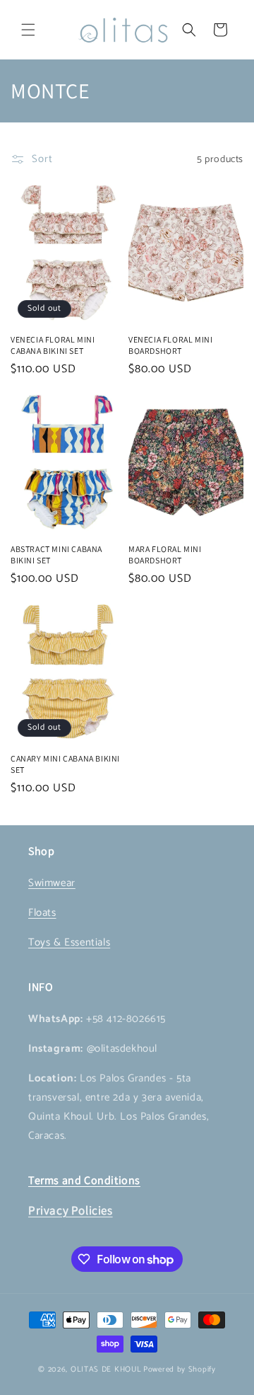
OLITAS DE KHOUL (106, 1369)
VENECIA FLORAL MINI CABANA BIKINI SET (53, 345)
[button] (28, 29)
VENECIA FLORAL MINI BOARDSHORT (170, 345)
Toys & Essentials (69, 942)
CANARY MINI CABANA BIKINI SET (65, 764)
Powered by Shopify (179, 1369)
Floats (42, 913)
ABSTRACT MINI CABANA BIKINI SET (56, 555)
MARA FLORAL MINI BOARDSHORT (165, 555)
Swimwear (51, 883)
